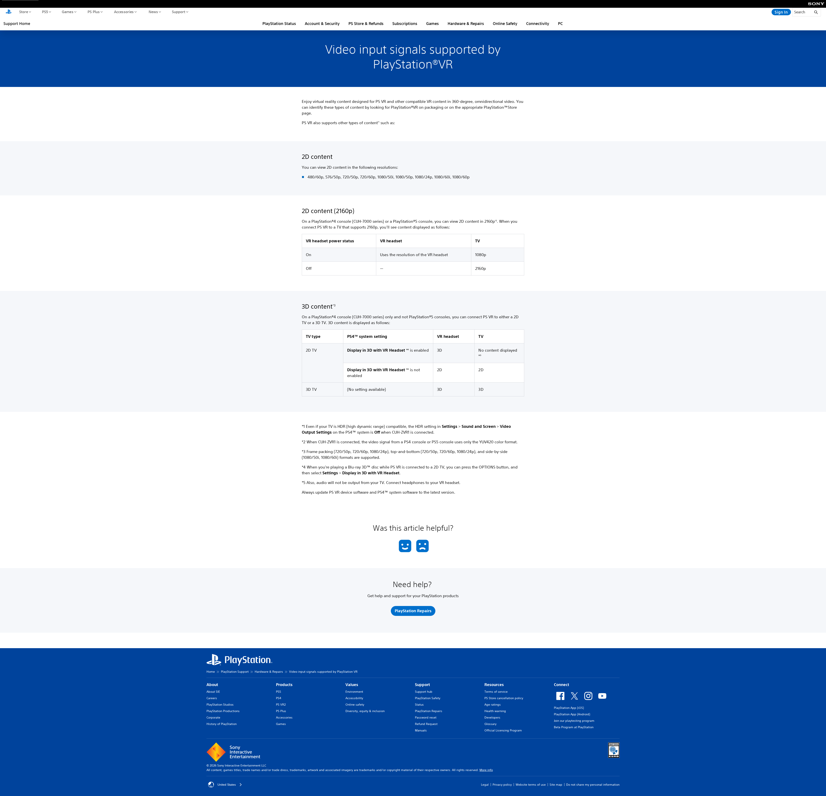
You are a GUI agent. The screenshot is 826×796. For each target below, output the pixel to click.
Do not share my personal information (593, 785)
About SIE (213, 692)
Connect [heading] (561, 684)
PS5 (45, 11)
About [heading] (212, 684)
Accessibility (354, 698)
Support (178, 11)
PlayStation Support (235, 672)
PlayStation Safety (427, 698)
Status (419, 704)
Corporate (213, 717)
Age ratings (492, 704)
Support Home (16, 23)
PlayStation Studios (220, 704)
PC (560, 23)
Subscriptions (404, 23)
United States (226, 784)
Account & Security (322, 23)
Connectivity (537, 23)
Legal (485, 785)
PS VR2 (281, 704)
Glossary (490, 724)
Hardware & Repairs (466, 23)
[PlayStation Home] (8, 12)
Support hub (423, 692)
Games (67, 11)
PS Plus (93, 11)
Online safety (354, 704)
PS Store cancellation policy (503, 698)
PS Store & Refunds (366, 23)
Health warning (495, 711)
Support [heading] (422, 684)
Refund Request (426, 724)
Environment (354, 692)
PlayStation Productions (223, 711)
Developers (492, 717)
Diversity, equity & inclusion (365, 711)
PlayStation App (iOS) (569, 708)
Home (210, 672)
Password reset (425, 717)
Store (23, 11)
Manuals (421, 730)
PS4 (278, 698)
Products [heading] (284, 684)
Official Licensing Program (503, 730)
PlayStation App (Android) (572, 714)
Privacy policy (502, 785)
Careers (211, 698)
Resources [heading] (494, 684)
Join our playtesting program (574, 721)
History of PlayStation (221, 724)
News (153, 11)
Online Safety (505, 23)
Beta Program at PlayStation (573, 727)
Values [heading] (351, 684)
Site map (556, 785)
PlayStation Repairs (428, 711)
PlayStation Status (279, 23)
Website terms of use (531, 785)
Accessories (124, 11)
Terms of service (496, 692)
